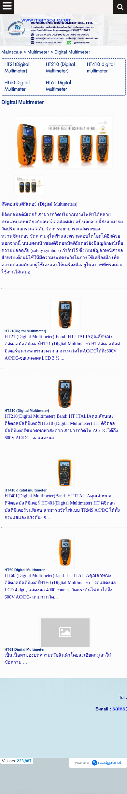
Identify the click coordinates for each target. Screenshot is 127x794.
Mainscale (11, 51)
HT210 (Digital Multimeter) (27, 411)
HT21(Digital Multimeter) (25, 331)
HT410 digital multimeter (26, 490)
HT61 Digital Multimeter (25, 649)
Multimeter (38, 51)
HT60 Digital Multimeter (25, 570)
